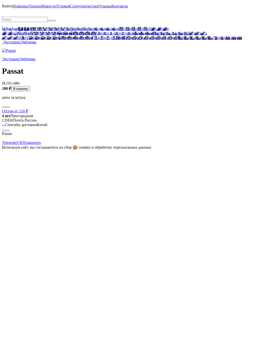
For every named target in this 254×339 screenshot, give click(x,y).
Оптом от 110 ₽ (15, 111)
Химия (219, 37)
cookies (85, 147)
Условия (63, 6)
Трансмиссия (104, 37)
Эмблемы (28, 42)
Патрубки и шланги (171, 33)
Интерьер (65, 33)
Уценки (35, 6)
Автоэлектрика (106, 29)
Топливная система (44, 37)
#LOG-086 (11, 83)
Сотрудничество (84, 6)
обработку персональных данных (123, 147)
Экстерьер (233, 37)
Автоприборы (81, 29)
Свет (24, 37)
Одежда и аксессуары (114, 33)
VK (20, 142)
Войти (7, 6)
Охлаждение (143, 33)
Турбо (120, 37)
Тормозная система (77, 37)
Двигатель (24, 33)
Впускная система (134, 29)
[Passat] (9, 50)
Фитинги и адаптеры (195, 37)
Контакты (119, 6)
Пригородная (17, 116)
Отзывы (104, 6)
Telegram (9, 142)
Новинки (21, 6)
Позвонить (32, 142)
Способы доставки (19, 125)
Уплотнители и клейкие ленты (151, 37)
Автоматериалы (55, 29)
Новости (48, 6)
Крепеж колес (84, 33)
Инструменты (45, 33)
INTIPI (36, 29)
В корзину (20, 89)
